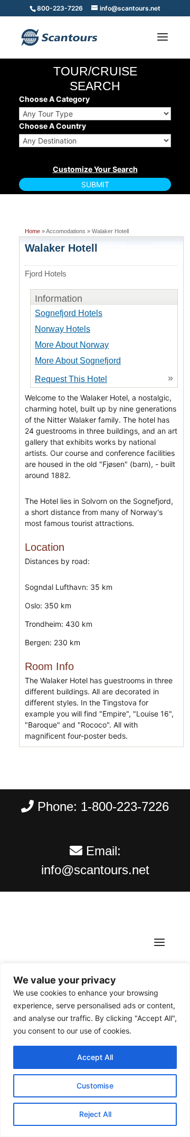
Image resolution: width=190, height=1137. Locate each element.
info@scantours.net (95, 870)
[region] (95, 1050)
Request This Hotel (71, 379)
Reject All (95, 1114)
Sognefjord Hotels (68, 313)
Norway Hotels (62, 328)
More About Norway (72, 344)
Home (32, 231)
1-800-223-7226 (125, 806)
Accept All (95, 1057)
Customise (95, 1085)
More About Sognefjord (78, 360)
